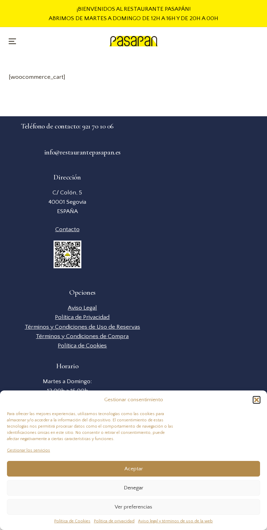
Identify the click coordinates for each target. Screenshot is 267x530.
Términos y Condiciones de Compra (82, 336)
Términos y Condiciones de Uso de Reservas (82, 326)
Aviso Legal (82, 307)
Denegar (133, 488)
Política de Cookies (72, 521)
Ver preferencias (133, 507)
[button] (256, 399)
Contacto (67, 229)
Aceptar (133, 469)
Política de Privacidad (82, 317)
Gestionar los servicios (28, 450)
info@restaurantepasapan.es (82, 152)
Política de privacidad (114, 521)
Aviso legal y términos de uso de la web (175, 521)
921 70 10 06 (98, 126)
